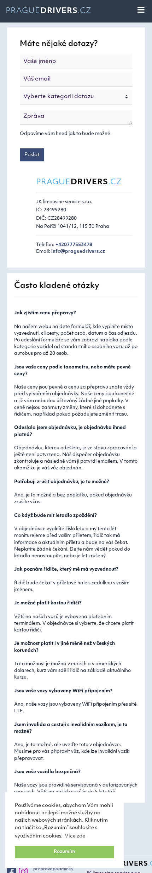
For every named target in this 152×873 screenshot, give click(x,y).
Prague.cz (49, 11)
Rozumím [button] (64, 852)
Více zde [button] (75, 836)
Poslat (32, 155)
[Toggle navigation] (141, 10)
